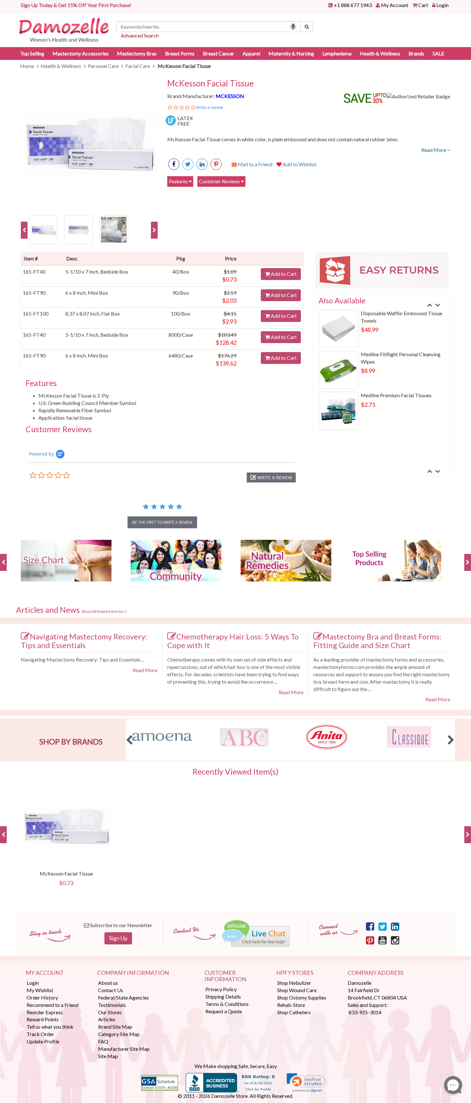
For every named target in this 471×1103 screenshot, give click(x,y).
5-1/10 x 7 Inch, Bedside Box (96, 271)
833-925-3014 (365, 1012)
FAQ (103, 1041)
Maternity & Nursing (291, 53)
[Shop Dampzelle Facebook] (370, 926)
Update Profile (43, 1041)
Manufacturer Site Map (124, 1049)
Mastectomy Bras (137, 53)
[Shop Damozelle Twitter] (202, 164)
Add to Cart (283, 274)
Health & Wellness (380, 53)
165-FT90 (34, 293)
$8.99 (368, 370)
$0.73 (229, 279)
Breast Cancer (218, 53)
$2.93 (229, 321)
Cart (423, 5)
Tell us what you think (50, 1027)
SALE (438, 53)
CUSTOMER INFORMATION (225, 976)
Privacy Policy (221, 989)
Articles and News (71, 609)
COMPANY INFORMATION (133, 973)
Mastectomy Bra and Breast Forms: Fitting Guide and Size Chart (377, 641)
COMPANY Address (375, 973)
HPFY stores (294, 973)
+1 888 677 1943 (353, 5)
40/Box (180, 271)
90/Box (180, 293)
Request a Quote (223, 1011)
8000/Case (181, 335)
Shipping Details (223, 996)
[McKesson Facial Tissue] (89, 144)
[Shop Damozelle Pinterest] (216, 164)
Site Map (108, 1056)
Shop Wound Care (297, 990)
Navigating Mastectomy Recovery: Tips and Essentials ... (83, 659)
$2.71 (368, 404)
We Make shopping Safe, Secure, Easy (235, 1066)
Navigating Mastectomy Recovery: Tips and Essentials (84, 641)
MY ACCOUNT (45, 973)
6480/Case (181, 355)
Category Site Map (119, 1034)
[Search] (307, 26)
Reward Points (43, 1019)
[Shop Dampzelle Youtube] (382, 940)
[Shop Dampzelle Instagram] (395, 940)
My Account (394, 5)
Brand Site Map (115, 1027)
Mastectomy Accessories (81, 53)
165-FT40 (34, 271)
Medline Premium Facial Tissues (396, 395)
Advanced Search (140, 35)
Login (442, 5)
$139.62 (226, 363)
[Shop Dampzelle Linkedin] (395, 926)
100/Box (180, 313)
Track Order (40, 1034)
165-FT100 (35, 313)
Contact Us (110, 990)
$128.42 (226, 342)
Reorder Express (45, 1012)
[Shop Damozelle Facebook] (173, 164)
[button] (271, 477)
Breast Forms (179, 53)
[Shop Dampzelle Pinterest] (370, 940)
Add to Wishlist (299, 164)
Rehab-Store (291, 1005)
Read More (434, 150)
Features (179, 181)
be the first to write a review (162, 522)
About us (108, 983)
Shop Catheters (294, 1012)
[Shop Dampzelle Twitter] (382, 926)
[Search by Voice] (293, 26)
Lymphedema (336, 53)
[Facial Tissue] (78, 229)
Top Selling (32, 53)
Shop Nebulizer (294, 983)
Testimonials (112, 1005)
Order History (42, 997)
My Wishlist (40, 990)
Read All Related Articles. (104, 611)
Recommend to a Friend (52, 1005)
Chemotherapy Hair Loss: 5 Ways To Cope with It (233, 641)
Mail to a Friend (254, 164)
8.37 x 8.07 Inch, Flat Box (92, 313)
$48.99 (369, 329)
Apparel (251, 53)
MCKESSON (230, 96)
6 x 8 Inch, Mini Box (86, 293)
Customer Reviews (220, 181)
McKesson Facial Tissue (210, 83)
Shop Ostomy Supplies (301, 997)
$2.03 (229, 300)
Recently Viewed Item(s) (235, 771)
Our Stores (110, 1012)
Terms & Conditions (227, 1004)
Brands (416, 53)
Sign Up (118, 938)
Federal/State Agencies (123, 997)
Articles (106, 1019)
